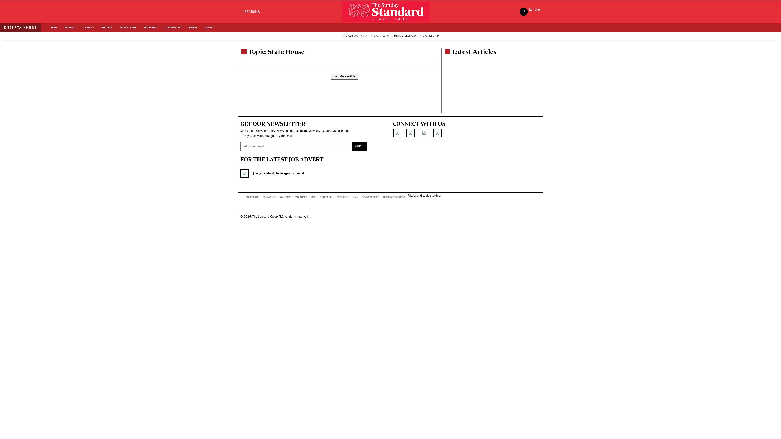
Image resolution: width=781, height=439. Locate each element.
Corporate (252, 197)
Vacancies (301, 197)
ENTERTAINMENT (20, 27)
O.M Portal (326, 197)
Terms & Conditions (394, 197)
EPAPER (193, 28)
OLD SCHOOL (151, 28)
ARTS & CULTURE (128, 28)
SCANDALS (88, 28)
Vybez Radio (406, 36)
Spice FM (381, 36)
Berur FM (431, 36)
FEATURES (106, 28)
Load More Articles (345, 76)
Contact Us (269, 197)
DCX (313, 197)
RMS (355, 197)
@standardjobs (268, 173)
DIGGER (209, 28)
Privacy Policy (370, 197)
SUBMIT (359, 146)
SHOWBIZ (70, 28)
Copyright (343, 197)
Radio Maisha (356, 36)
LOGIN (536, 10)
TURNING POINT (173, 28)
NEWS (54, 28)
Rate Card (285, 197)
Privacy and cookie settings (424, 195)
